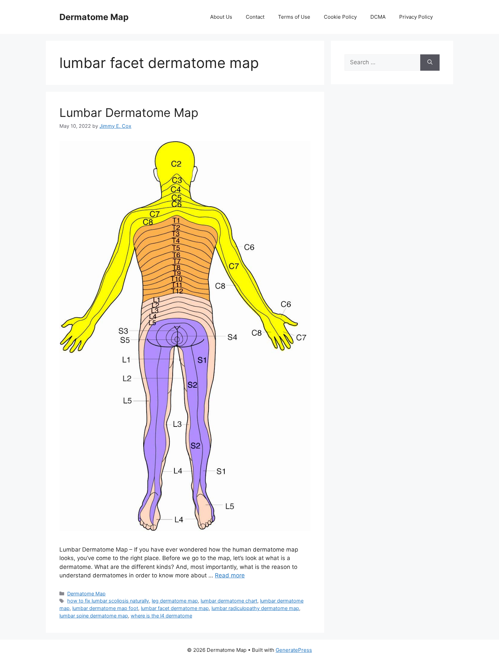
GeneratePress (294, 650)
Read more (230, 575)
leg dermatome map (175, 601)
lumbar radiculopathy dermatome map (255, 608)
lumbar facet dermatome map (175, 608)
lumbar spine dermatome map (93, 616)
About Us (221, 17)
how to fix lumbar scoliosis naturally (108, 601)
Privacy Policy (416, 17)
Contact (255, 17)
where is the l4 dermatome (161, 616)
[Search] (430, 62)
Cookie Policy (340, 17)
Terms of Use (294, 17)
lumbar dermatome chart (229, 601)
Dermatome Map (94, 17)
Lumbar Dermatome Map (128, 112)
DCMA (378, 17)
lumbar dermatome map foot (105, 608)
